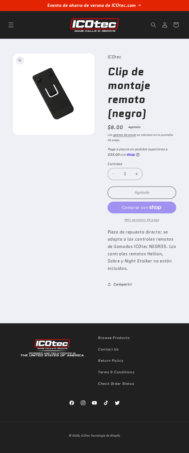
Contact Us (108, 349)
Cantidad (115, 163)
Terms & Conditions (116, 372)
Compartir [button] (122, 284)
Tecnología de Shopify (105, 436)
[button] (10, 24)
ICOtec (85, 436)
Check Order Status (116, 383)
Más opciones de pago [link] (142, 220)
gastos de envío (124, 135)
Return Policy (110, 360)
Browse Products (114, 337)
